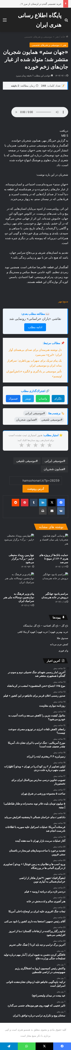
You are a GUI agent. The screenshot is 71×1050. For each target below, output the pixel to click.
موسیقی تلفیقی (26, 461)
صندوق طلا (62, 638)
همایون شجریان (53, 469)
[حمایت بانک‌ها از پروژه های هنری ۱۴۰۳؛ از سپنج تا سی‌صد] (52, 542)
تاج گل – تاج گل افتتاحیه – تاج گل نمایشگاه (45, 625)
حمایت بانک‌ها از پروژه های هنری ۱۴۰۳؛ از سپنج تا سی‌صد (53, 558)
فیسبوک (13, 398)
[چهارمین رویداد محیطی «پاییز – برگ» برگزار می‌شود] (18, 542)
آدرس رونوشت (35, 488)
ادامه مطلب (35, 327)
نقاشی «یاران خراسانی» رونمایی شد (35, 319)
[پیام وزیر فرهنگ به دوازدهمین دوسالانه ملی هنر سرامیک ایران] (18, 581)
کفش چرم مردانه (59, 644)
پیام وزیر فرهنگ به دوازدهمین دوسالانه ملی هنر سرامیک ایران (18, 597)
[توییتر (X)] (52, 502)
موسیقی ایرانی (54, 461)
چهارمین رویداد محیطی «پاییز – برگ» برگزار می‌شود (21, 558)
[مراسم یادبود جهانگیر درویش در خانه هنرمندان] (52, 581)
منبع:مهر (63, 301)
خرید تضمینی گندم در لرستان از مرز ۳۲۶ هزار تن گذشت (31, 3)
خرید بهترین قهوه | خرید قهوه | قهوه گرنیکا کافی (42, 631)
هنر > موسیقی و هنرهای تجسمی (41, 36)
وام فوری (63, 650)
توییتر (28, 398)
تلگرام (58, 398)
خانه (63, 36)
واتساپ (43, 398)
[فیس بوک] (61, 502)
